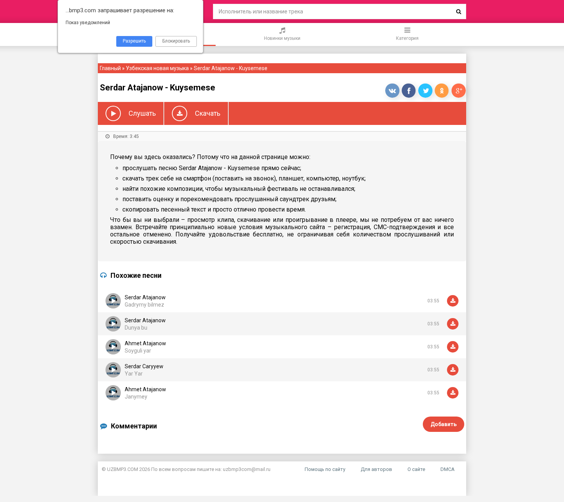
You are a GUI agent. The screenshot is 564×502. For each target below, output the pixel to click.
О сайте (416, 469)
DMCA (447, 469)
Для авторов (376, 469)
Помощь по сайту (325, 469)
